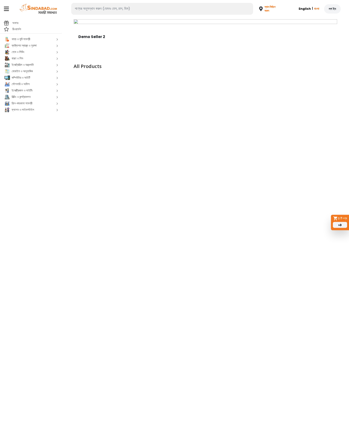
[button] (265, 9)
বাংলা (316, 8)
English (305, 8)
